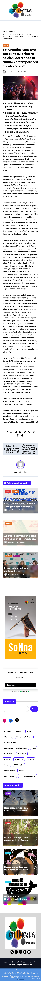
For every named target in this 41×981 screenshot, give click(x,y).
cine (29, 731)
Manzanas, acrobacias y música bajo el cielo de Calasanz (16, 810)
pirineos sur (19, 765)
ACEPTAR (20, 979)
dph (34, 748)
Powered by (15, 691)
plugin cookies (36, 978)
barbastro (8, 731)
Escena (8, 793)
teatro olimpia (10, 776)
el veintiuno (9, 754)
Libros (8, 853)
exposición (22, 754)
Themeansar (27, 964)
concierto (8, 737)
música (7, 765)
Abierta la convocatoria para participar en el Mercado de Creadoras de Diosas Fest (20, 538)
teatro (22, 770)
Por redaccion (11, 72)
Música (8, 491)
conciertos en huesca (24, 737)
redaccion (22, 472)
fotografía (19, 759)
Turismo (16, 556)
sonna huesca (10, 770)
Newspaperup (14, 964)
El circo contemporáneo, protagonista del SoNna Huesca (16, 840)
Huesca (31, 759)
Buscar (10, 701)
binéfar (19, 731)
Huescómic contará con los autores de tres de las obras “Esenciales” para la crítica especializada (16, 871)
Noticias (5, 45)
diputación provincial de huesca (16, 748)
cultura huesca (10, 742)
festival (8, 759)
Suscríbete (11, 685)
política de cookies (20, 976)
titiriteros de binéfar (28, 776)
